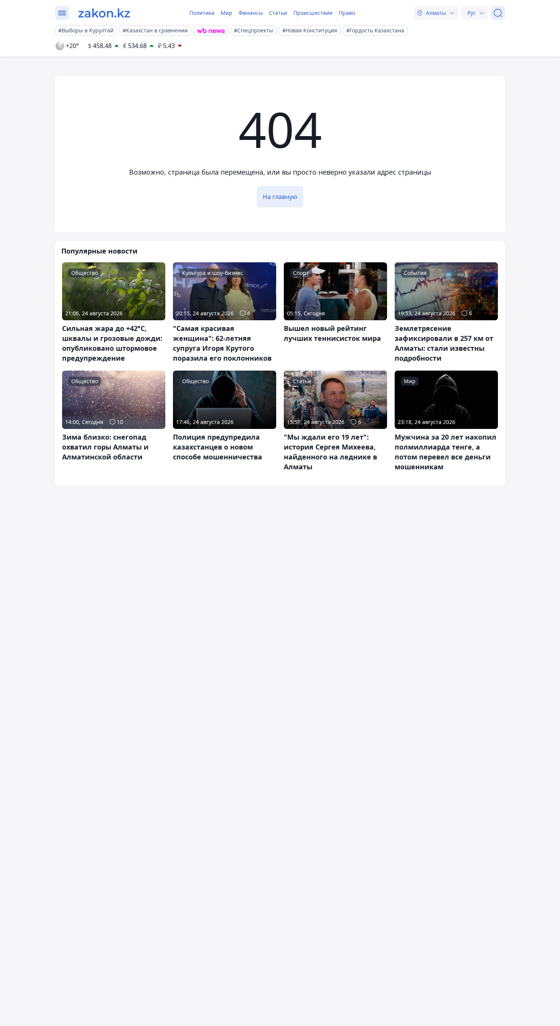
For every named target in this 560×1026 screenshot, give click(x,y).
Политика (201, 12)
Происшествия (313, 12)
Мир (226, 12)
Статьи (278, 12)
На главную (280, 197)
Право (347, 12)
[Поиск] (498, 13)
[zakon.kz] (104, 13)
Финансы (250, 12)
